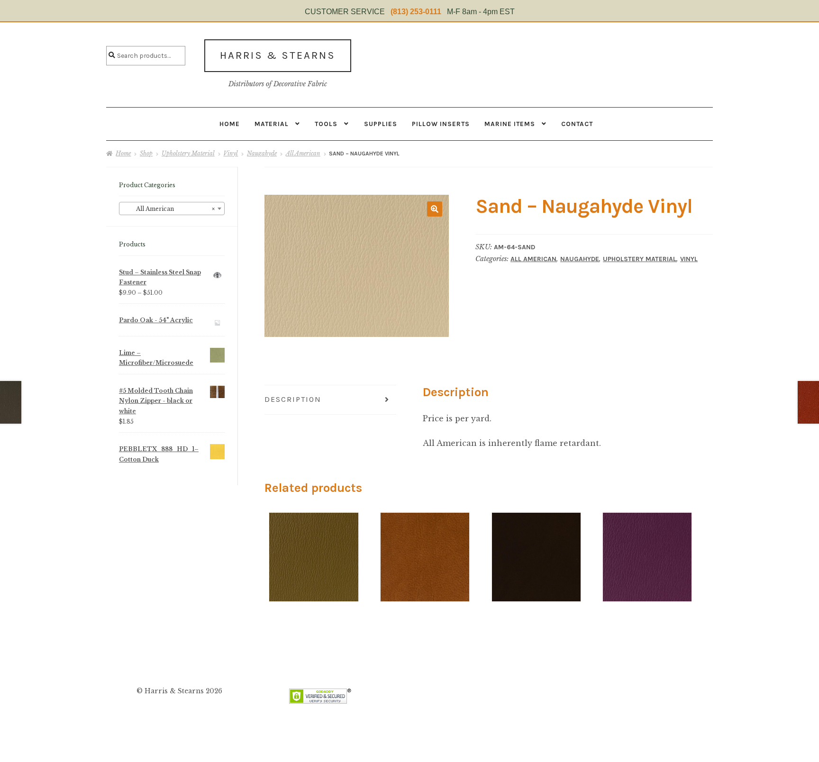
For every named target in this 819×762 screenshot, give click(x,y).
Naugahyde (262, 153)
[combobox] (172, 208)
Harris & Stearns (278, 55)
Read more (313, 539)
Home (229, 123)
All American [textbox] (169, 208)
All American (303, 153)
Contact (577, 123)
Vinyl (230, 153)
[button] (434, 209)
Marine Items (509, 123)
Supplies (380, 123)
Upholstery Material (188, 153)
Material (272, 123)
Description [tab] (292, 399)
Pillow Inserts (441, 123)
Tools (326, 123)
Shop (146, 153)
